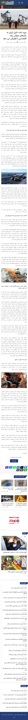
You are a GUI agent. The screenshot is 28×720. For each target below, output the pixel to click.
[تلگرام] (10, 467)
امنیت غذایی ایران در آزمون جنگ (17, 572)
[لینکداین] (17, 467)
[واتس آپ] (13, 467)
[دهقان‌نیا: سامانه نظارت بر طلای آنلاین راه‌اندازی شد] (21, 498)
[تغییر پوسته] (19, 3)
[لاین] (25, 470)
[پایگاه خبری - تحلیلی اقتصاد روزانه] (7, 2)
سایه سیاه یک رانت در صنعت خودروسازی (15, 552)
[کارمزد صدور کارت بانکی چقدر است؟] (7, 483)
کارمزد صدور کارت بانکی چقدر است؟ (8, 488)
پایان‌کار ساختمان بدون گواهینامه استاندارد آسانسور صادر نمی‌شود (21, 489)
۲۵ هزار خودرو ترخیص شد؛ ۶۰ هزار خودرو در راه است (7, 504)
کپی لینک (14, 461)
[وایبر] (6, 467)
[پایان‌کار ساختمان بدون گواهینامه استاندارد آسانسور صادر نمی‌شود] (21, 483)
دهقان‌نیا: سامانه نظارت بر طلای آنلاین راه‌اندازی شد (21, 504)
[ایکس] (21, 467)
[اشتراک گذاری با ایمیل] (21, 470)
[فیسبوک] (25, 467)
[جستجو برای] (22, 3)
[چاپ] (17, 470)
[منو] (25, 3)
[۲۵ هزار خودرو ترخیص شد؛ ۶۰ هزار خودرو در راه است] (7, 498)
